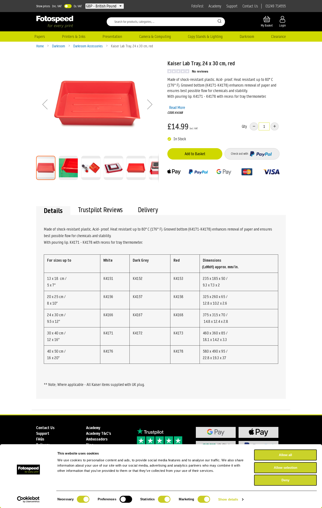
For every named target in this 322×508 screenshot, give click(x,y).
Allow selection (285, 467)
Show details (228, 499)
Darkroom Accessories (88, 46)
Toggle (68, 6)
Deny (285, 480)
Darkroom (59, 46)
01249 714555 (275, 6)
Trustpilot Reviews (100, 210)
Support (231, 6)
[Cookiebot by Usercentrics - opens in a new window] (28, 499)
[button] (101, 6)
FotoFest (197, 6)
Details (53, 210)
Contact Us (250, 6)
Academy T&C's (98, 433)
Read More (177, 107)
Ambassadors (97, 439)
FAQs (40, 439)
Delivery (148, 210)
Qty (244, 126)
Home (40, 46)
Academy (215, 6)
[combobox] (166, 21)
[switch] (126, 499)
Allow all (285, 455)
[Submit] (219, 20)
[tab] (53, 210)
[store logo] (54, 21)
